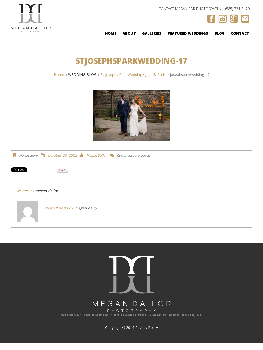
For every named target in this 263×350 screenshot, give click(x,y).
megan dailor (96, 155)
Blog (219, 33)
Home (110, 33)
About (129, 33)
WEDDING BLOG (82, 74)
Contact (240, 33)
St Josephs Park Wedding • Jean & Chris (133, 74)
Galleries (152, 33)
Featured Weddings (188, 33)
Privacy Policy (146, 327)
